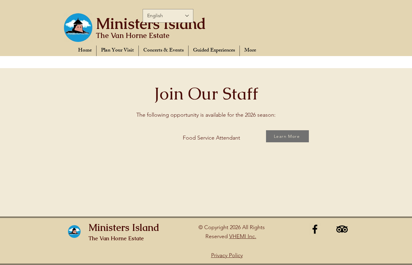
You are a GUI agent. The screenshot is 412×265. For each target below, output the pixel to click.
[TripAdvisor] (342, 229)
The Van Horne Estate (133, 35)
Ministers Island (151, 23)
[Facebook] (315, 229)
